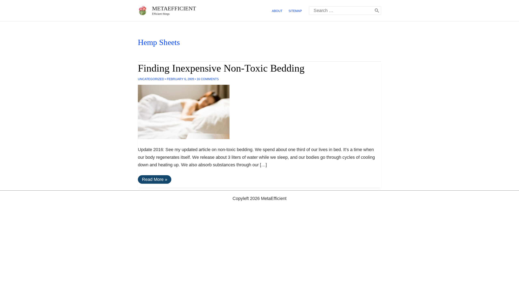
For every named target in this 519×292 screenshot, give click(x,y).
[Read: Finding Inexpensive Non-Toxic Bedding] (180, 111)
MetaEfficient (174, 8)
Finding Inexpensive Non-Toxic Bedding (221, 68)
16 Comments (208, 79)
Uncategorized (151, 79)
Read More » (154, 180)
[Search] (377, 10)
